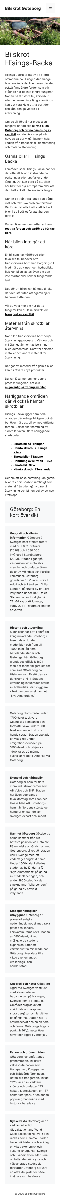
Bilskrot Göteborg (23, 8)
